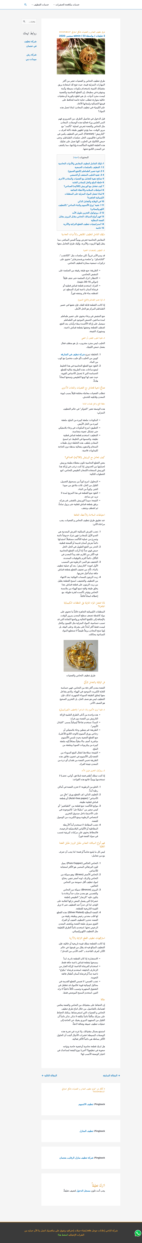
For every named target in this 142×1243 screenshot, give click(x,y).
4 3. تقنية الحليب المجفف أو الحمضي (87, 175)
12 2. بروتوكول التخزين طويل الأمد (88, 212)
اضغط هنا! (63, 1234)
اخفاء (76, 157)
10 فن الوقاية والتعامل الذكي (91, 201)
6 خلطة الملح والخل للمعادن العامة (88, 182)
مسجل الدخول (83, 1190)
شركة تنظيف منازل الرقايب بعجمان (76, 1157)
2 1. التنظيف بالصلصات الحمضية (89, 167)
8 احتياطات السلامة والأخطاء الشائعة (87, 190)
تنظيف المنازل (86, 1131)
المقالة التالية (49, 1075)
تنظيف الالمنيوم (86, 1104)
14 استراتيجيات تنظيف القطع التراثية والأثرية (83, 224)
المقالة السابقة (111, 1075)
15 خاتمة (100, 228)
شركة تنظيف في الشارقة (73, 354)
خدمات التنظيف (41, 4)
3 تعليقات (100, 35)
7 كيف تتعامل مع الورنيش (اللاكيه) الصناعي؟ (84, 186)
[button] (25, 4)
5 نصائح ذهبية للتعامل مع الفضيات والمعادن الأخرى (81, 178)
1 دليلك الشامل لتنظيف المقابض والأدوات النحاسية (81, 163)
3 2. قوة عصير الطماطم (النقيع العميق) (86, 171)
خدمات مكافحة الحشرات (67, 4)
